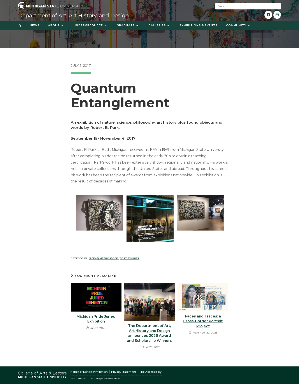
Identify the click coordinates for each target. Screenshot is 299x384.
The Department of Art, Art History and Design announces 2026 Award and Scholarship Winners (149, 333)
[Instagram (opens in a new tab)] (277, 15)
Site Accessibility (151, 371)
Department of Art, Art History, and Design (73, 15)
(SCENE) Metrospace (103, 258)
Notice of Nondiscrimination (89, 371)
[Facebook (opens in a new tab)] (268, 15)
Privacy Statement (123, 371)
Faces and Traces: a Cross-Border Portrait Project (203, 321)
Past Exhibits (129, 258)
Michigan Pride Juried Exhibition (96, 318)
